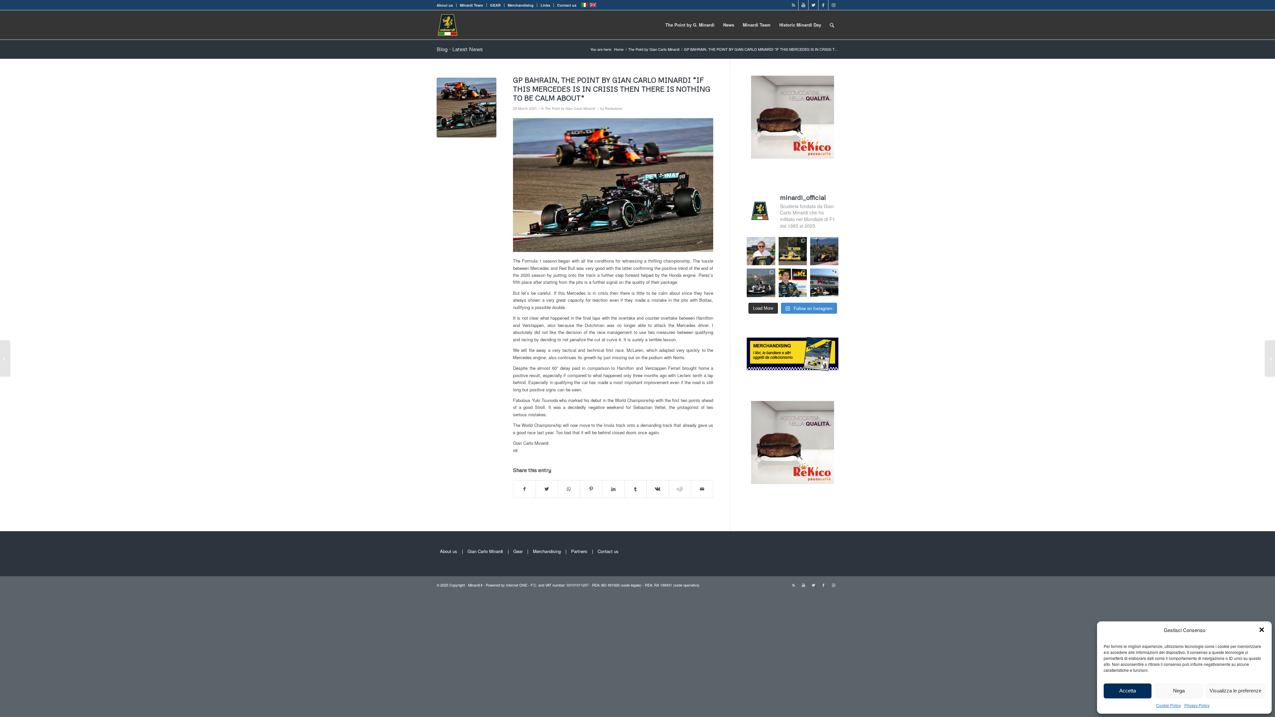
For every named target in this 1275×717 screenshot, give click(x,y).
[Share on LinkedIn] (613, 489)
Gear (518, 551)
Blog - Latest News (460, 49)
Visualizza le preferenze (1235, 690)
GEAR (495, 5)
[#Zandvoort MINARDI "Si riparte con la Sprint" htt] (761, 251)
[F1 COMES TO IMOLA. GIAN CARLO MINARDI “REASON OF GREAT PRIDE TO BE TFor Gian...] (1270, 358)
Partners (579, 551)
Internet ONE (516, 585)
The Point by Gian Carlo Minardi (570, 108)
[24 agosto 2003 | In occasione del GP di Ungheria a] (824, 283)
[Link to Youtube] (803, 5)
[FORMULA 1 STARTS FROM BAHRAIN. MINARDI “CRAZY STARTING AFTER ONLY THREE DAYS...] (5, 358)
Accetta (1127, 690)
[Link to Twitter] (813, 5)
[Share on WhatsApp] (569, 489)
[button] (1261, 629)
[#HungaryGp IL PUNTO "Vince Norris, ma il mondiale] (824, 251)
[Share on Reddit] (680, 489)
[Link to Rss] (793, 5)
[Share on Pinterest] (591, 489)
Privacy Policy (1197, 705)
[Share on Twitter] (547, 489)
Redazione (613, 108)
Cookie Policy (1168, 705)
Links (545, 5)
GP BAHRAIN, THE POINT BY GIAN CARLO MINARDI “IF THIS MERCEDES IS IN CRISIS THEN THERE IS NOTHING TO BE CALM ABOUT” (612, 89)
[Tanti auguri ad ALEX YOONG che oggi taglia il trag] (793, 283)
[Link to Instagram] (833, 5)
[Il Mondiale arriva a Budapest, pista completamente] (761, 283)
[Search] (831, 25)
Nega (1179, 690)
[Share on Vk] (658, 489)
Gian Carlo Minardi (485, 551)
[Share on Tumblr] (635, 489)
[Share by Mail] (702, 489)
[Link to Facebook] (823, 5)
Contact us (566, 5)
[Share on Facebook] (524, 489)
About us (445, 5)
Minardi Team (471, 5)
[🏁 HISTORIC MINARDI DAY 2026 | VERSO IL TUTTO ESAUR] (793, 251)
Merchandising (521, 5)
